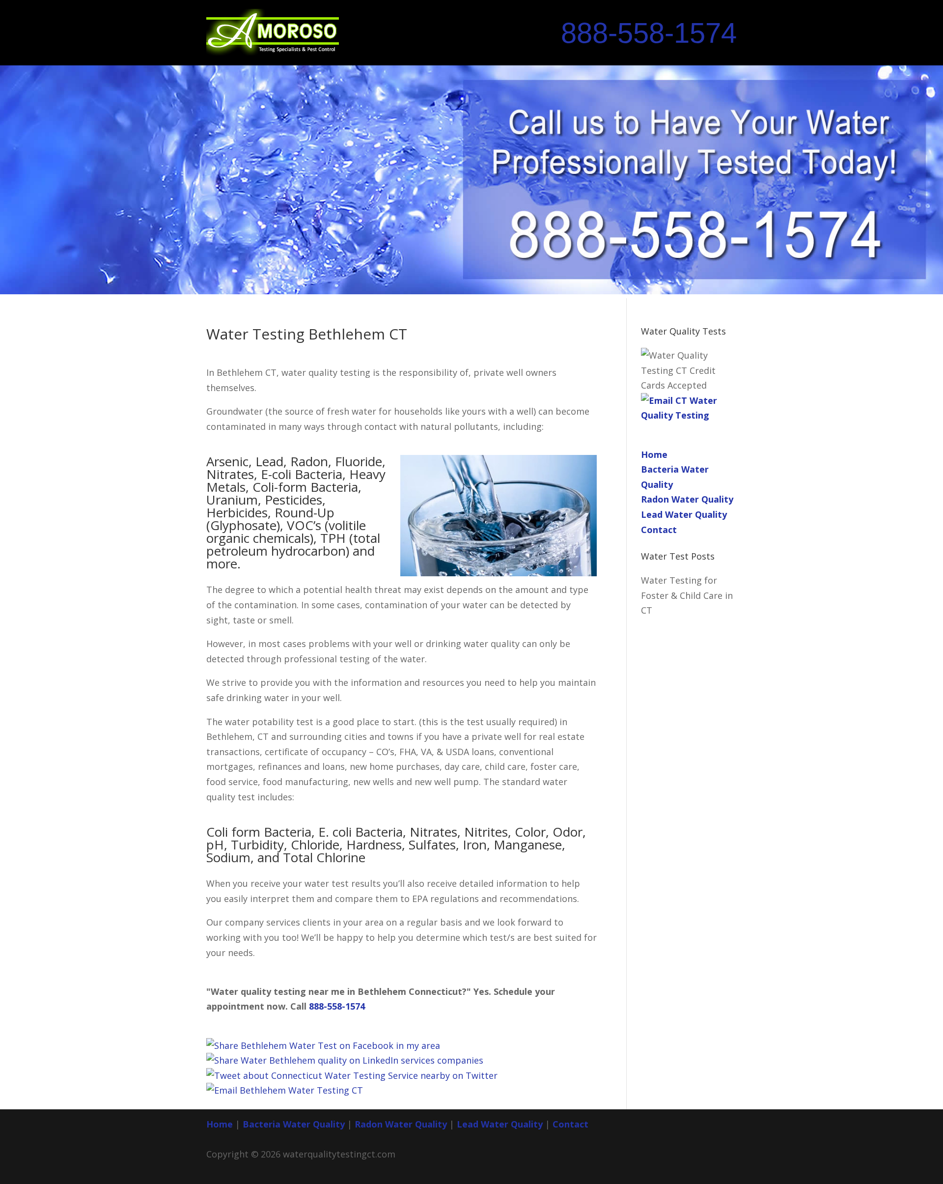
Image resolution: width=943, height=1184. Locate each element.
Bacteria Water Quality (294, 1124)
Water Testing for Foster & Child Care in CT (687, 595)
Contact (659, 530)
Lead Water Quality (684, 514)
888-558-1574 (649, 33)
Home (654, 454)
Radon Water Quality (687, 499)
